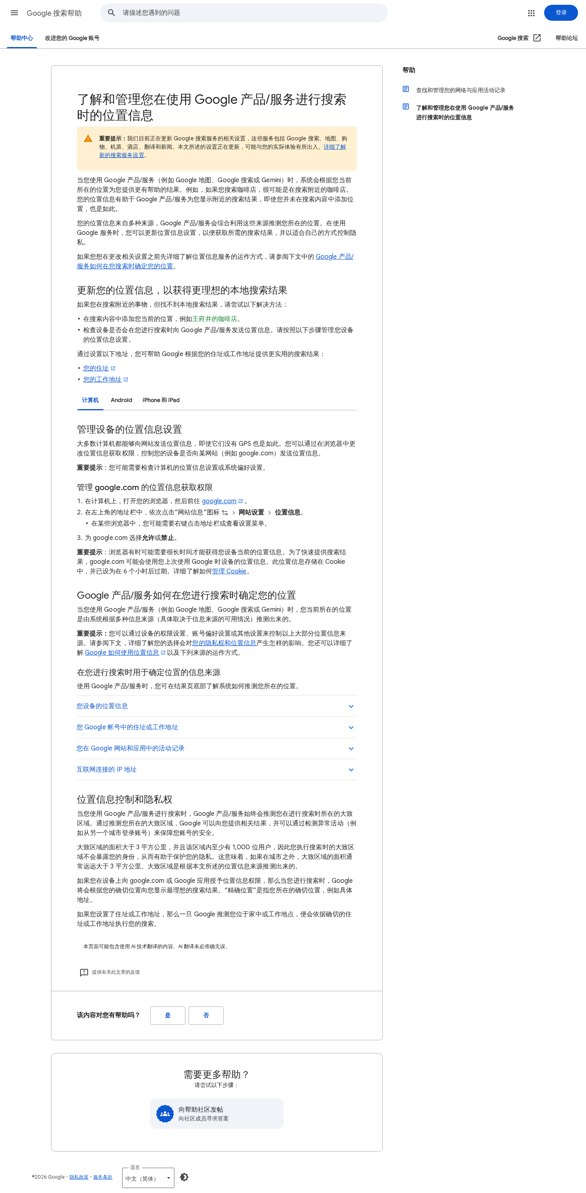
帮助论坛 (567, 38)
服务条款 (102, 1177)
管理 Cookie (229, 571)
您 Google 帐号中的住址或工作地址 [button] (127, 727)
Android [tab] (121, 400)
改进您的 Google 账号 (72, 38)
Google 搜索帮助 (54, 13)
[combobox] (255, 13)
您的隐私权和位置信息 (224, 643)
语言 (135, 1167)
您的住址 (96, 368)
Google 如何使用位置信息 (122, 653)
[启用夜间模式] (184, 1177)
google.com (219, 501)
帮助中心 (22, 38)
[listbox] (148, 1177)
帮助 (409, 70)
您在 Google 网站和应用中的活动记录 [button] (131, 748)
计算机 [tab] (90, 400)
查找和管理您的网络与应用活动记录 (460, 90)
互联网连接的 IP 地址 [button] (107, 770)
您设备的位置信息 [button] (102, 706)
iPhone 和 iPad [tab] (161, 400)
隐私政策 (78, 1177)
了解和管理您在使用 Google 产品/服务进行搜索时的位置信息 (465, 112)
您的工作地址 (102, 380)
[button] (14, 12)
